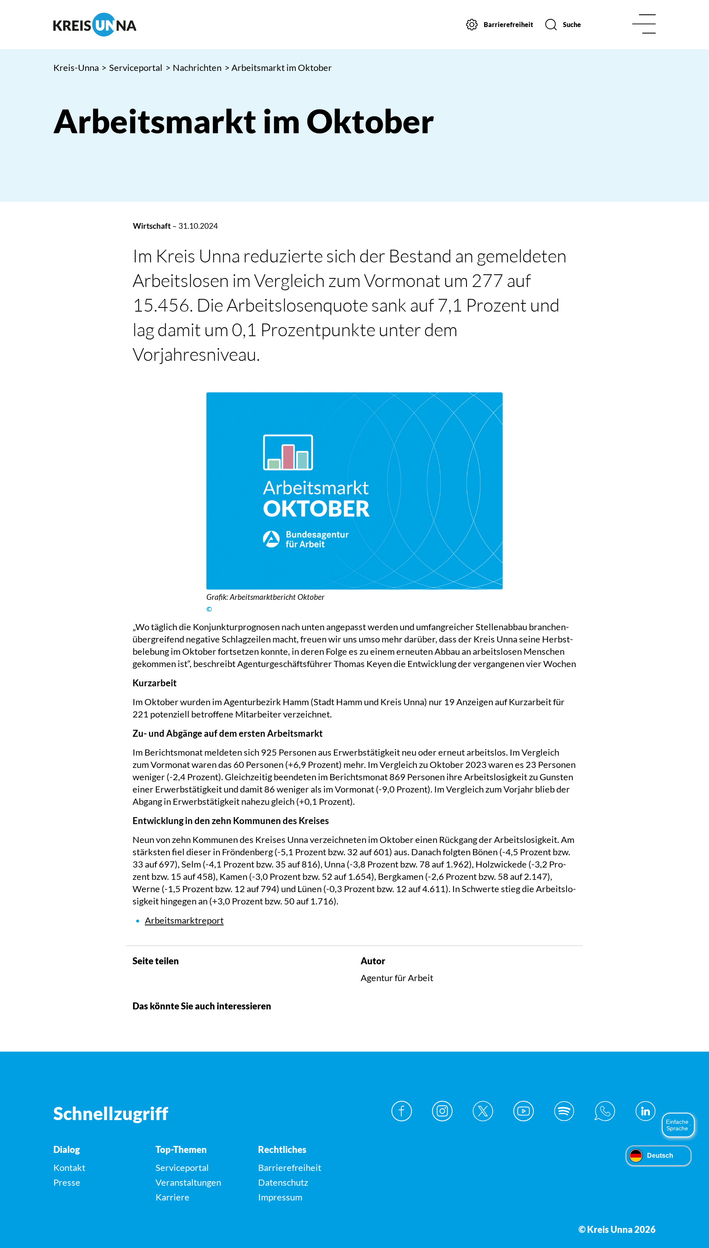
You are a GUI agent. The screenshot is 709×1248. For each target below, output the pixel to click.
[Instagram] (442, 1111)
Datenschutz (283, 1182)
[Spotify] (564, 1111)
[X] (483, 1111)
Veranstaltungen (188, 1182)
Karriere (173, 1196)
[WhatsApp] (605, 1111)
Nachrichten (193, 67)
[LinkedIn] (645, 1111)
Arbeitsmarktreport (184, 920)
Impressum (280, 1196)
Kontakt (69, 1167)
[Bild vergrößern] (354, 491)
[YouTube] (523, 1111)
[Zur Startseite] (124, 24)
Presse (66, 1182)
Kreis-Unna (76, 67)
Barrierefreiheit (289, 1167)
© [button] (209, 609)
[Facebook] (401, 1111)
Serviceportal (131, 67)
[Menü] (644, 24)
